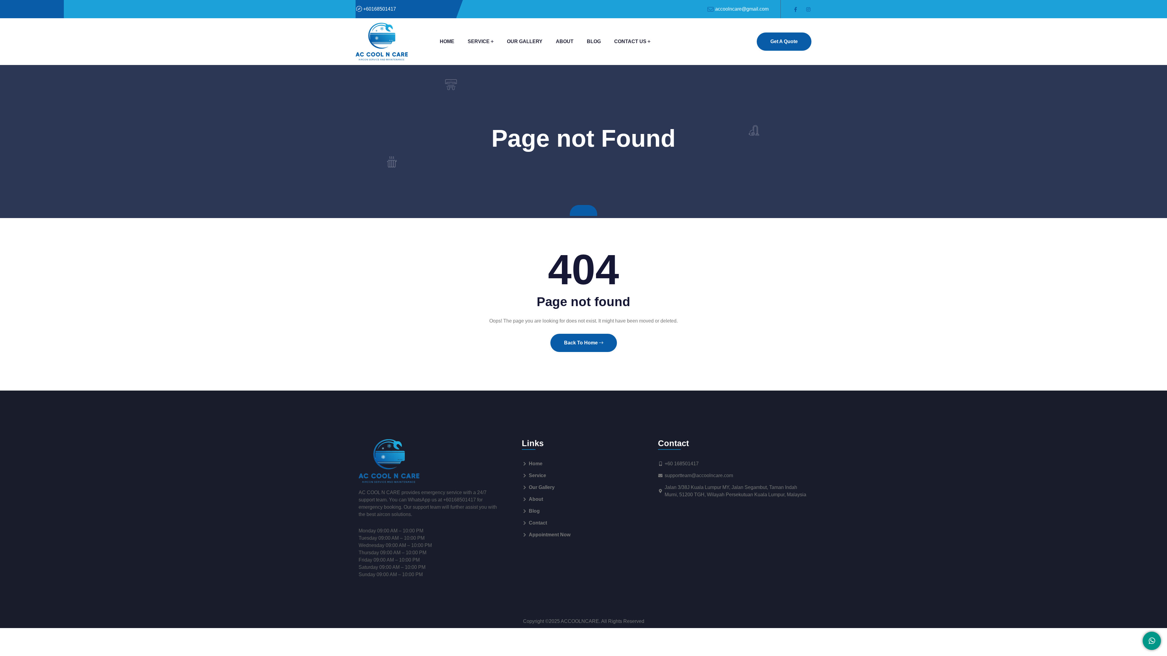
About (564, 41)
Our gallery (524, 41)
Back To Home (581, 342)
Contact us (630, 41)
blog (594, 41)
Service (479, 41)
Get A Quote (784, 41)
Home (447, 41)
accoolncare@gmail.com (742, 9)
